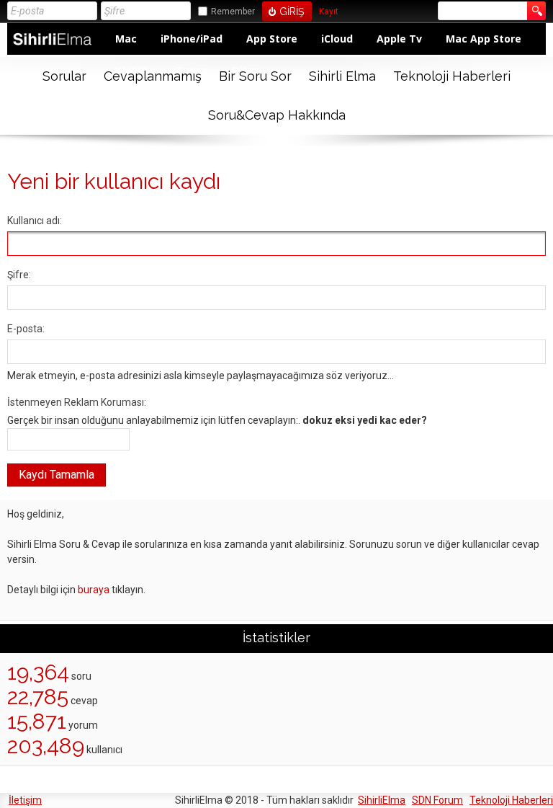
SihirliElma (381, 800)
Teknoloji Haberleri (452, 76)
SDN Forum (437, 800)
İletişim (25, 800)
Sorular (64, 76)
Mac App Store (483, 38)
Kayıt (328, 12)
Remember (233, 11)
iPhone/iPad (191, 38)
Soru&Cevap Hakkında (277, 115)
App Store (271, 38)
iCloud (337, 38)
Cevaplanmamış (153, 76)
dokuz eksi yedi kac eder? (364, 420)
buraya (93, 589)
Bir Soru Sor (255, 76)
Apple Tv (399, 38)
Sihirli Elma (342, 76)
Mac (126, 38)
